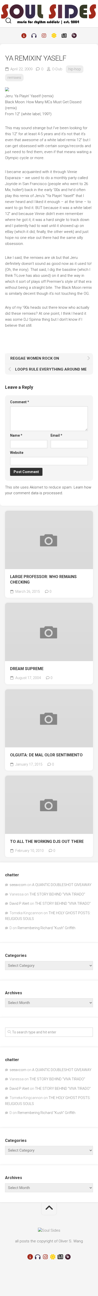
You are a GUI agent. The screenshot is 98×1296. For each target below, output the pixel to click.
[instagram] (44, 36)
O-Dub (57, 69)
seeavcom (18, 885)
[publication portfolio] (64, 36)
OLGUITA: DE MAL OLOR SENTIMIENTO (46, 755)
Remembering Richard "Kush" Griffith (46, 928)
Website (16, 453)
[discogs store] (74, 36)
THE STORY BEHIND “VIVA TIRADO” (57, 894)
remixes (14, 77)
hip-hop (74, 69)
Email (56, 435)
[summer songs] (54, 36)
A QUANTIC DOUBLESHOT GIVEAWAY (61, 885)
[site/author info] (24, 36)
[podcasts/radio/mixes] (34, 36)
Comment (19, 402)
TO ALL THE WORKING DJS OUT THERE (47, 841)
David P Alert (19, 903)
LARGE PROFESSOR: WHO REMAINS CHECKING (43, 579)
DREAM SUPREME (26, 668)
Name (16, 435)
